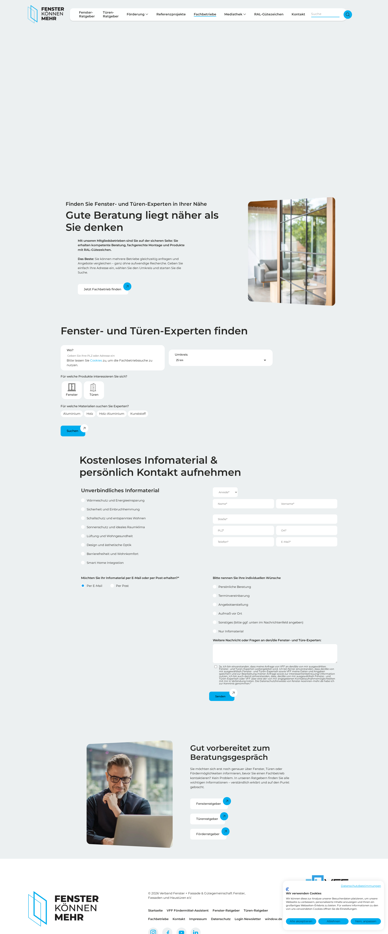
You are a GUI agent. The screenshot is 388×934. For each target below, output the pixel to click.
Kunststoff (138, 414)
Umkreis (181, 354)
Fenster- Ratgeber (87, 14)
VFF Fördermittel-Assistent (188, 910)
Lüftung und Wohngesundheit (110, 536)
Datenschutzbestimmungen (361, 885)
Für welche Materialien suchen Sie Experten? (95, 406)
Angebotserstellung (233, 604)
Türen (94, 394)
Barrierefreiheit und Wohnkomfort (112, 554)
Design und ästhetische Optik (109, 545)
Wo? (70, 350)
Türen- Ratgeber (111, 14)
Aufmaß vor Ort (230, 613)
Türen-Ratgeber (256, 910)
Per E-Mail (94, 586)
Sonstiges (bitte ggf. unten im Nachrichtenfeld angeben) (260, 622)
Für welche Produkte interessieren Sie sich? (94, 376)
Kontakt (298, 14)
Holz (89, 414)
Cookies (96, 360)
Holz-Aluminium (111, 414)
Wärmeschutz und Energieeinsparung (115, 500)
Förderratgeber (207, 834)
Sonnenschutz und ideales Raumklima (116, 527)
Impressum (198, 919)
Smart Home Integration (105, 563)
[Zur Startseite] (46, 14)
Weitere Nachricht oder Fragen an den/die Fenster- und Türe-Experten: (267, 640)
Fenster (72, 394)
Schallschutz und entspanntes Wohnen (116, 518)
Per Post (122, 586)
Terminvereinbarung (234, 596)
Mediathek (233, 14)
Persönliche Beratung (234, 587)
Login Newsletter (248, 919)
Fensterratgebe (208, 804)
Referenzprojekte (171, 14)
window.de (273, 919)
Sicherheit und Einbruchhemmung (113, 509)
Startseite (155, 910)
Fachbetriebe (205, 14)
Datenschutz (221, 919)
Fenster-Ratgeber (226, 910)
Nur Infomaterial (231, 631)
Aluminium (71, 414)
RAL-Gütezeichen (269, 14)
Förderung (136, 14)
